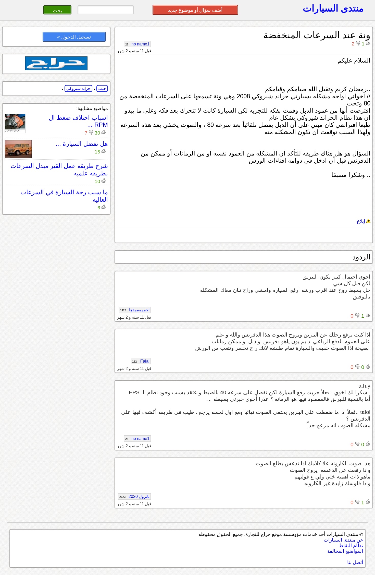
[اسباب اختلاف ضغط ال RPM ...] (15, 130)
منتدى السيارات (333, 8)
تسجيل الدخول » (74, 37)
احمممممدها (134, 310)
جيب (102, 88)
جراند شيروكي (78, 88)
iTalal (140, 361)
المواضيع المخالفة (345, 551)
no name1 (137, 44)
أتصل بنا (355, 562)
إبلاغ (361, 221)
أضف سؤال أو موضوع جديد (195, 10)
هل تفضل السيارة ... (82, 143)
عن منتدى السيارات (343, 540)
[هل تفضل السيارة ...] (18, 156)
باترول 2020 (134, 496)
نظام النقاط (351, 545)
